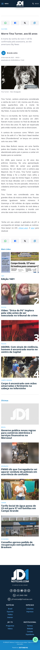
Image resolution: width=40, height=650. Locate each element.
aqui (32, 228)
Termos (30, 626)
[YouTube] (21, 590)
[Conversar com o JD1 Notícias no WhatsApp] (35, 639)
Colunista (30, 609)
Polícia (10, 614)
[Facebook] (11, 590)
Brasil (10, 609)
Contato (30, 631)
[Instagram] (14, 590)
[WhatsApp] (28, 590)
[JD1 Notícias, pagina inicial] (20, 3)
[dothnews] (23, 647)
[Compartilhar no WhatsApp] (5, 23)
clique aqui (23, 228)
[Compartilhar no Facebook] (15, 23)
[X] (18, 590)
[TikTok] (25, 590)
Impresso (29, 612)
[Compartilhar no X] (25, 23)
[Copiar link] (34, 23)
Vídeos (10, 629)
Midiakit (30, 629)
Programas (10, 626)
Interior (10, 617)
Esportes (10, 612)
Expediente (30, 634)
